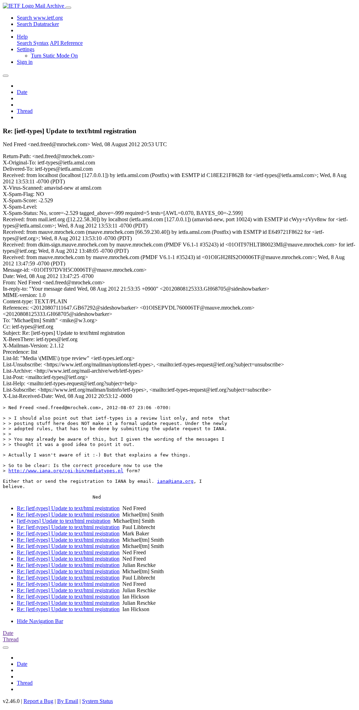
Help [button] (22, 37)
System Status (97, 701)
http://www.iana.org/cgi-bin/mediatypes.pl (65, 470)
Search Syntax (33, 43)
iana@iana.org (175, 481)
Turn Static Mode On (54, 56)
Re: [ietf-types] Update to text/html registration (68, 508)
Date (22, 92)
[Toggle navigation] (68, 8)
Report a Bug (38, 701)
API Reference (66, 43)
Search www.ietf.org (40, 18)
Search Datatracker (38, 24)
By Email (67, 701)
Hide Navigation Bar (40, 621)
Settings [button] (25, 49)
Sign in (25, 62)
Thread (25, 111)
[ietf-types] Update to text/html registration (63, 521)
